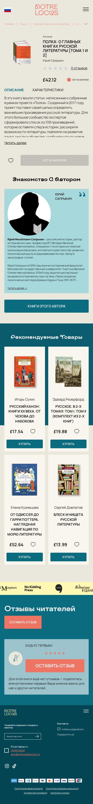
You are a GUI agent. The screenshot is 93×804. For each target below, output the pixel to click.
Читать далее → (17, 288)
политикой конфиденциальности (25, 752)
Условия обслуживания (35, 792)
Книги (24, 24)
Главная (9, 24)
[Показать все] (86, 24)
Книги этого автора (47, 306)
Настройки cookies (59, 792)
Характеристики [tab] (47, 90)
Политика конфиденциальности (62, 788)
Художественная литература (51, 24)
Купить (24, 444)
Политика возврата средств (28, 788)
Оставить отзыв (23, 622)
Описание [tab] (14, 90)
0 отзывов (79, 68)
